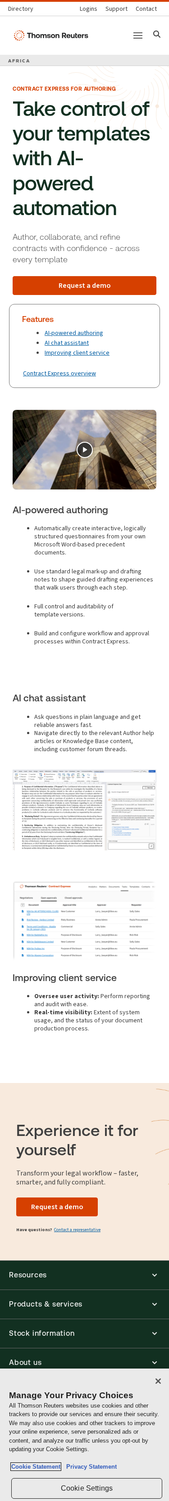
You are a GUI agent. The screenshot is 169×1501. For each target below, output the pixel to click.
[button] (84, 1275)
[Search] (157, 35)
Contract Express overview (59, 373)
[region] (84, 1435)
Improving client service (77, 352)
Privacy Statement (90, 1466)
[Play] (85, 450)
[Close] (158, 1381)
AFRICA (19, 60)
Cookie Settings (87, 1488)
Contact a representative (77, 1229)
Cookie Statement (35, 1466)
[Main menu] (138, 35)
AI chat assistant (67, 343)
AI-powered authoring (74, 333)
